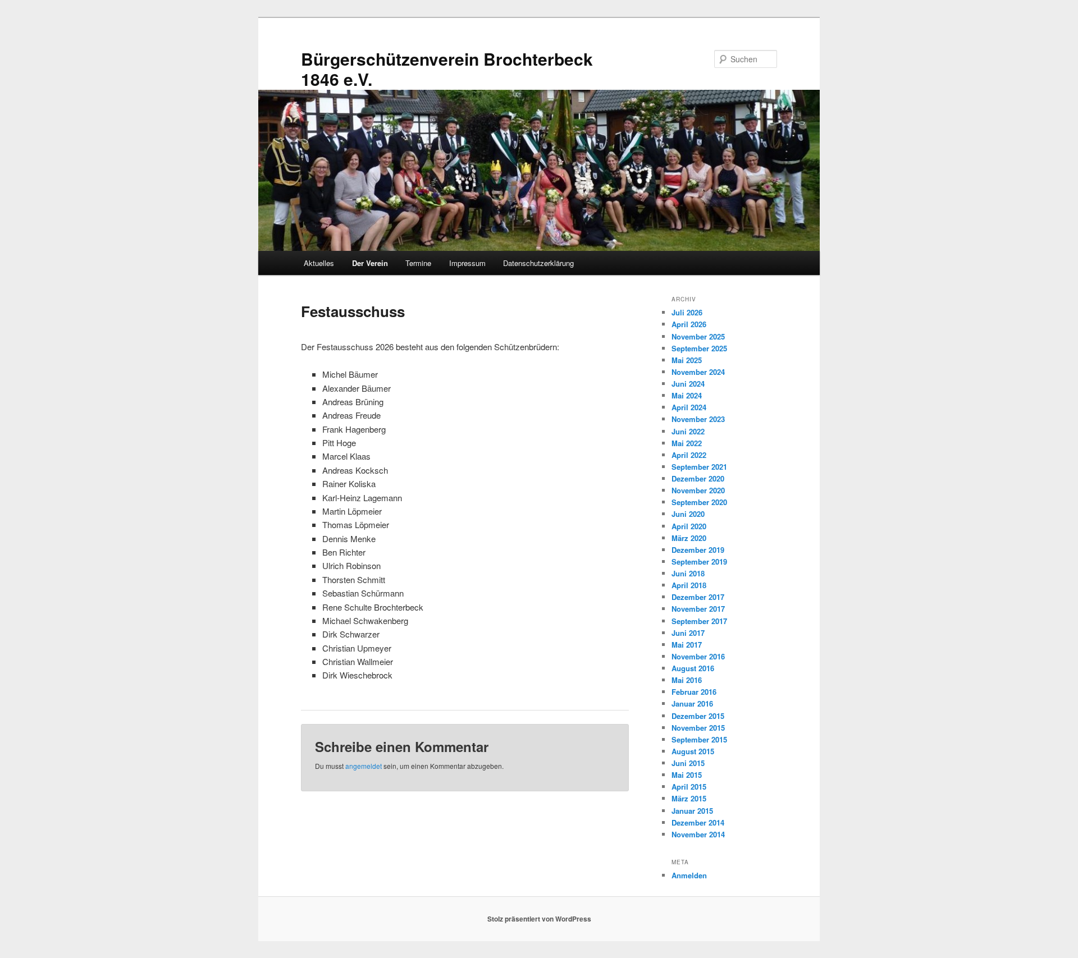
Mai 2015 (687, 774)
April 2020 (689, 526)
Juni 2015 (688, 763)
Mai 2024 (687, 395)
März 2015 (689, 798)
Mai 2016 (687, 680)
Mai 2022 (687, 443)
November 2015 (698, 727)
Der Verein (370, 263)
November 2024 (698, 371)
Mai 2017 (687, 644)
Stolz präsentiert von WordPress (539, 919)
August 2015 (693, 751)
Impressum (467, 263)
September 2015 (699, 739)
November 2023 (698, 419)
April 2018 (689, 585)
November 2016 (698, 656)
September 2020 (699, 502)
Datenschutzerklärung (538, 263)
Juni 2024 (688, 383)
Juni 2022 (688, 431)
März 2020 (689, 538)
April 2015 (689, 786)
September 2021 (699, 466)
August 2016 (693, 668)
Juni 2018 (688, 573)
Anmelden (689, 875)
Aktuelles (319, 263)
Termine (418, 263)
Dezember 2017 (698, 597)
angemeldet (363, 766)
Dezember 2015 (698, 716)
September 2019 (699, 561)
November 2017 (698, 608)
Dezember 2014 (698, 822)
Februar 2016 (694, 691)
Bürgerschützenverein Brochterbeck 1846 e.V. (447, 69)
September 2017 (699, 621)
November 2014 (698, 834)
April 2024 (689, 407)
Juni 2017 (688, 632)
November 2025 (698, 336)
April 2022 (689, 455)
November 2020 (698, 490)
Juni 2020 (688, 513)
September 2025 (699, 348)
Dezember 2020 (698, 478)
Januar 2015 (692, 810)
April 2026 (689, 324)
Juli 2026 (687, 312)
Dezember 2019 (698, 549)
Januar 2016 (692, 703)
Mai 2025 (687, 360)
